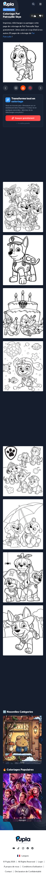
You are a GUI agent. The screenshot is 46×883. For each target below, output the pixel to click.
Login (40, 862)
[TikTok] (18, 848)
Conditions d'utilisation (32, 867)
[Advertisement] (23, 417)
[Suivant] (40, 88)
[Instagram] (23, 848)
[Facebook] (28, 848)
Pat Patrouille (9, 10)
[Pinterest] (32, 848)
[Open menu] (40, 4)
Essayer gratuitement (24, 118)
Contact (8, 871)
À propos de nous (11, 867)
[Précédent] (5, 88)
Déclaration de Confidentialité (28, 871)
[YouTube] (14, 848)
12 (32, 16)
